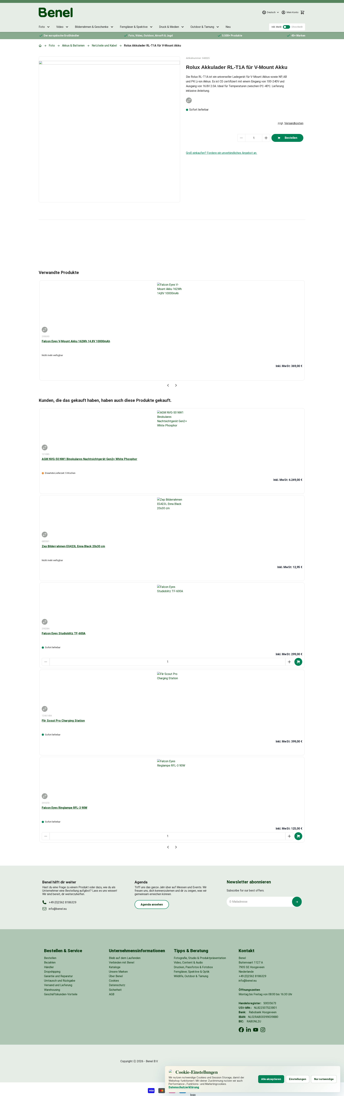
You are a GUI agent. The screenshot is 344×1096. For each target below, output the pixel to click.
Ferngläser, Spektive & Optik (191, 971)
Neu (228, 27)
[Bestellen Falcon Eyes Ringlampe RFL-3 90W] (298, 836)
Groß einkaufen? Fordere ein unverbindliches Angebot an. (221, 153)
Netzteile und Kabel (104, 45)
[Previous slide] (168, 385)
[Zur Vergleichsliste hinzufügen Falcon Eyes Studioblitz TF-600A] (44, 622)
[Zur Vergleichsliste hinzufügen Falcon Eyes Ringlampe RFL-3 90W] (44, 796)
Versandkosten (293, 123)
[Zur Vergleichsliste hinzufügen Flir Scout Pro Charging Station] (44, 709)
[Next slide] (176, 385)
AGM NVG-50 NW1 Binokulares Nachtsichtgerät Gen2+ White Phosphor (89, 459)
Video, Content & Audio (188, 962)
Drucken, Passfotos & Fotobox (193, 967)
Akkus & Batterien (73, 45)
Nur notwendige (324, 1079)
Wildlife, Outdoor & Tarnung (191, 976)
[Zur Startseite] (40, 45)
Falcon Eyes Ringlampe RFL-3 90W (64, 807)
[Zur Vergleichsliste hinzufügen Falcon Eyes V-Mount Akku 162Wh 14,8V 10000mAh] (44, 330)
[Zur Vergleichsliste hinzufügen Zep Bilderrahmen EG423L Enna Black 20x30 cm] (44, 534)
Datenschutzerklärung (184, 1087)
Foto (52, 45)
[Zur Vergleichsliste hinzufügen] (189, 100)
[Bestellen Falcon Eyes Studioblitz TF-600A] (298, 662)
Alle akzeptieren (271, 1079)
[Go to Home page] (56, 12)
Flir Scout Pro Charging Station (63, 720)
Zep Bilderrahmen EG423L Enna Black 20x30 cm (73, 546)
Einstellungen (297, 1079)
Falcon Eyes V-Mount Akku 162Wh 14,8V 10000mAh (76, 341)
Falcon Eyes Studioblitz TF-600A (63, 633)
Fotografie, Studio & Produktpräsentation (200, 958)
